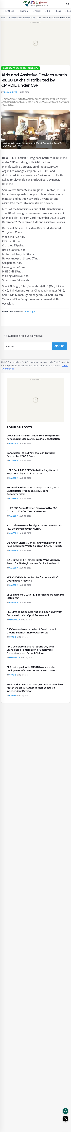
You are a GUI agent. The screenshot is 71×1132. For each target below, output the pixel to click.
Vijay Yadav (14, 619)
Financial (24, 11)
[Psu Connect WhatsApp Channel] (65, 1111)
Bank (58, 11)
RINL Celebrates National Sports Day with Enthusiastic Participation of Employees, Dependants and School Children (30, 649)
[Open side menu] (2, 4)
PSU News (9, 11)
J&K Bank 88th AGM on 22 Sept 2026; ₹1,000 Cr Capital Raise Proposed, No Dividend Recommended (33, 491)
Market (37, 11)
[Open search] (68, 4)
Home (3, 18)
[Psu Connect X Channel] (65, 1118)
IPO (48, 11)
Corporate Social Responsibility (22, 18)
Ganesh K (13, 443)
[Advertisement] (35, 44)
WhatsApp (30, 311)
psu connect (10, 92)
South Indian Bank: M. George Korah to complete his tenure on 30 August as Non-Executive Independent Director (35, 687)
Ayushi (12, 637)
